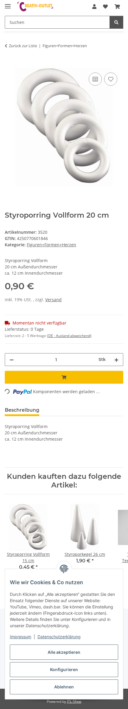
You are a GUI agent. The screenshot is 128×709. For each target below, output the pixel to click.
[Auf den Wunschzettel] (110, 79)
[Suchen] (116, 22)
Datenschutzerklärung (59, 636)
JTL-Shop (74, 701)
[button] (94, 7)
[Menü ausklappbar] (8, 3)
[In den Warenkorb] (9, 64)
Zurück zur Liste (23, 45)
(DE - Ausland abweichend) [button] (69, 335)
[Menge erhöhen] (116, 359)
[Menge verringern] (11, 359)
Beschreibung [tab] (22, 410)
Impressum (20, 636)
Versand (53, 299)
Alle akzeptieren (64, 652)
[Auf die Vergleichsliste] (95, 79)
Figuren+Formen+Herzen (51, 244)
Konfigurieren (64, 669)
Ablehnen (64, 686)
